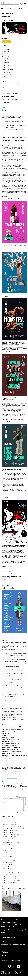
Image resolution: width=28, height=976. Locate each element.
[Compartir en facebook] (3, 110)
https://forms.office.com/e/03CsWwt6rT (17, 245)
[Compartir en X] (5, 110)
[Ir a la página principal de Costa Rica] (21, 3)
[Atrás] (1, 13)
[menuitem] (7, 950)
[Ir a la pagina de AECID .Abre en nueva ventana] (16, 3)
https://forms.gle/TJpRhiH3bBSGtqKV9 (12, 729)
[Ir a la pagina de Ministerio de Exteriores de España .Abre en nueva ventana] (7, 3)
